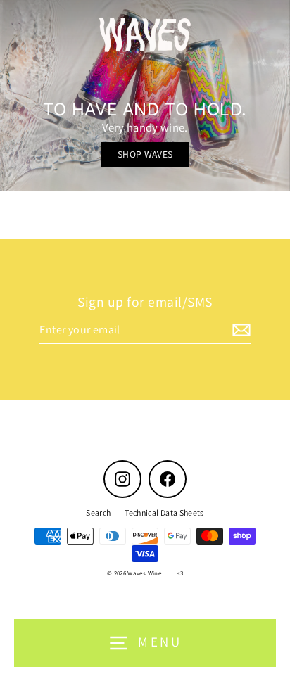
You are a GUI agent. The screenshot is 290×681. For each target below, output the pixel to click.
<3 (180, 573)
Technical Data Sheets (164, 512)
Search (98, 512)
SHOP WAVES (145, 154)
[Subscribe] (239, 330)
